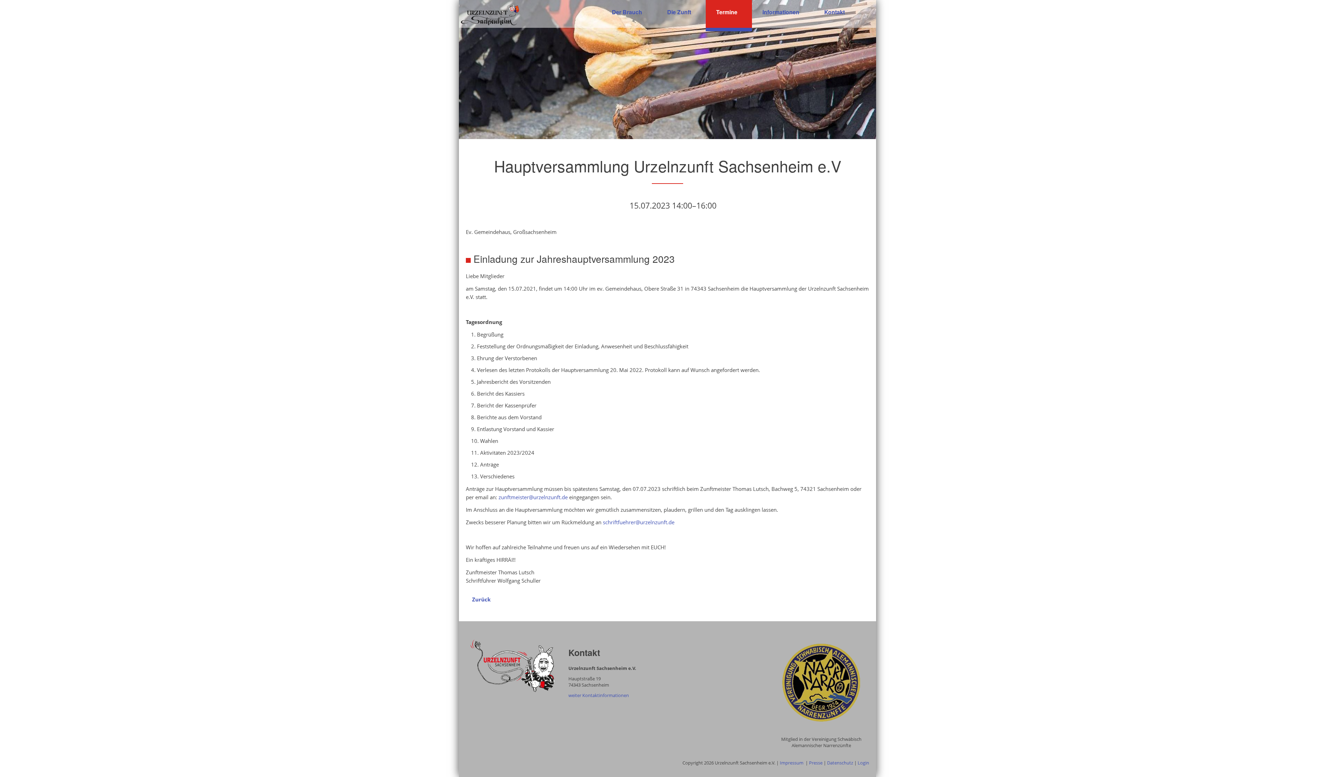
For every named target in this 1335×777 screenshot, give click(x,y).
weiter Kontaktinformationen (598, 695)
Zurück (481, 599)
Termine (726, 12)
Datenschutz (840, 763)
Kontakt (834, 12)
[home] (490, 14)
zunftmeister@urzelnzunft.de (533, 497)
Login (863, 763)
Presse (816, 763)
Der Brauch (627, 12)
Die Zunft (679, 12)
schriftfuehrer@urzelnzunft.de (638, 522)
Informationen (780, 12)
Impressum (791, 763)
